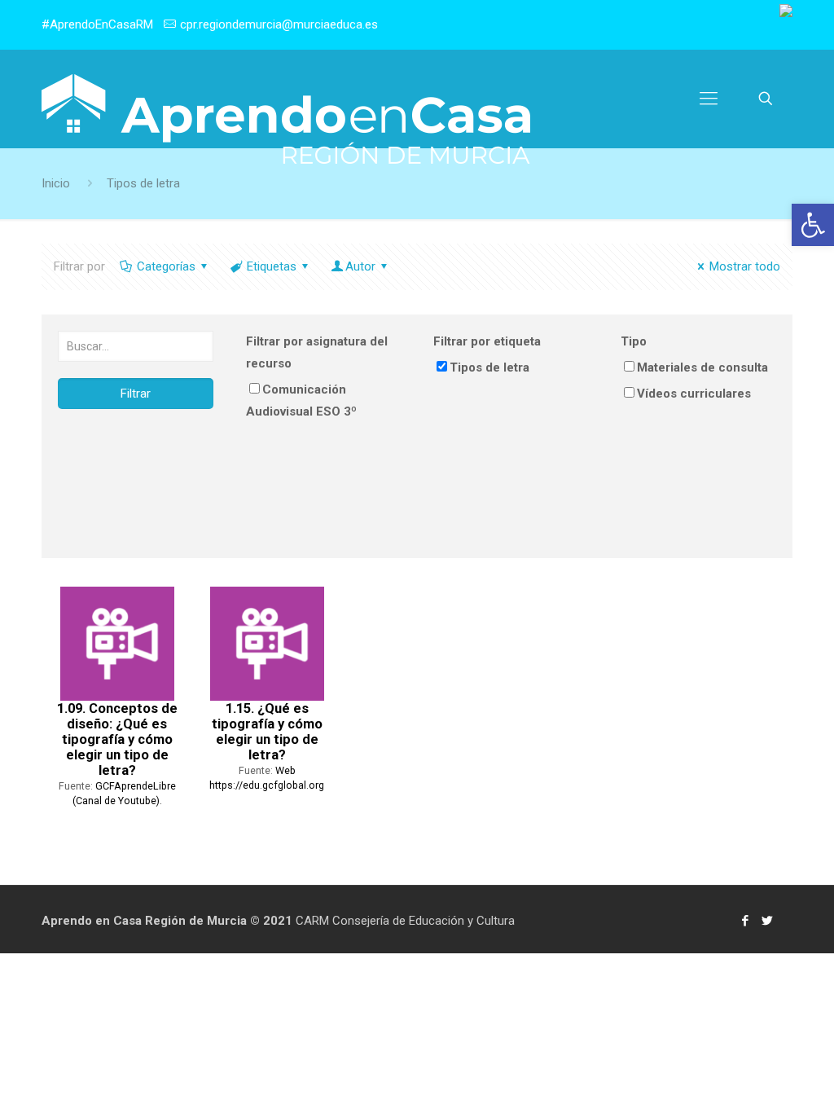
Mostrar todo (744, 266)
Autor (360, 266)
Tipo (634, 341)
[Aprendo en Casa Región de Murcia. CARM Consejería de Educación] (286, 119)
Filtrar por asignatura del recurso (317, 352)
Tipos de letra (489, 367)
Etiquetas (271, 266)
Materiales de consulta (702, 367)
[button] (813, 225)
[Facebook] (745, 920)
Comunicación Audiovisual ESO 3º (301, 400)
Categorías (166, 266)
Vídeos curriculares (694, 393)
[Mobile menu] (708, 98)
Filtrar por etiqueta (487, 341)
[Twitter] (767, 920)
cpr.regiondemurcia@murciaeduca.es (279, 24)
